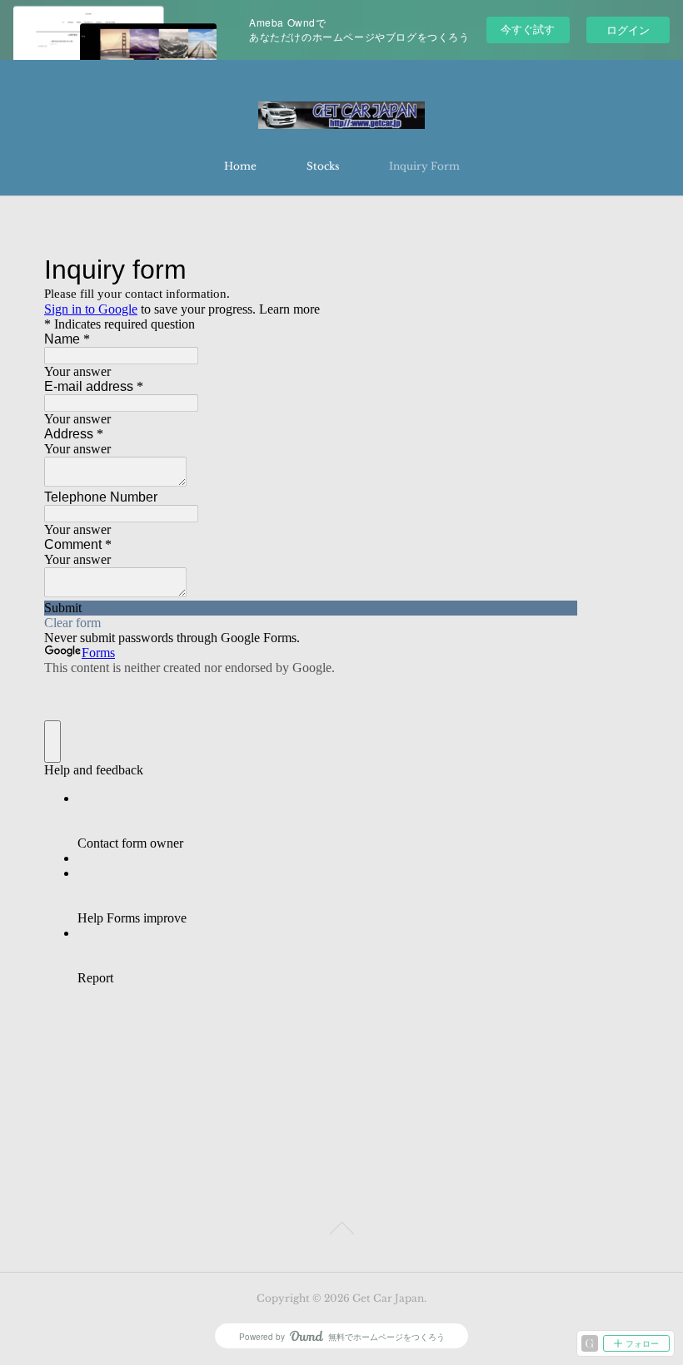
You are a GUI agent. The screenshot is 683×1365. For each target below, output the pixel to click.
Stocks (323, 166)
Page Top (341, 1231)
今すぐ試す (528, 29)
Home (240, 166)
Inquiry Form (424, 166)
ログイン (628, 29)
